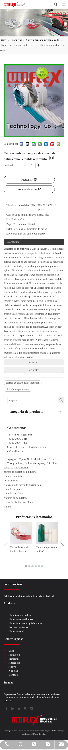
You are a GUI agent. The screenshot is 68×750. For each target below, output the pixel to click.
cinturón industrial (13, 476)
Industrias (14, 658)
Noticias (13, 670)
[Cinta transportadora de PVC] (47, 533)
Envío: (9, 233)
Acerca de (14, 662)
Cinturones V (16, 631)
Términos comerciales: (18, 205)
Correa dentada (11, 480)
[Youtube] (25, 708)
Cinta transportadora (20, 615)
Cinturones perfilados (21, 619)
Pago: (9, 224)
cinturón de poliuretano (18, 389)
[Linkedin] (13, 708)
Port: (8, 219)
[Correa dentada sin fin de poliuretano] (21, 533)
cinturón (8, 506)
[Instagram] (31, 708)
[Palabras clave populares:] (61, 400)
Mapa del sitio (39, 734)
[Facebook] (6, 708)
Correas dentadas (18, 627)
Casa (11, 650)
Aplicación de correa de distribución (22, 485)
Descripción (13, 242)
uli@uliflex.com (15, 451)
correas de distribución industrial (23, 382)
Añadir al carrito (27, 189)
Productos (14, 654)
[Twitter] (19, 708)
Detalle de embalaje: (16, 229)
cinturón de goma (13, 489)
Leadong (29, 734)
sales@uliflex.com (36, 447)
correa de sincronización (16, 467)
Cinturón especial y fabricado (25, 623)
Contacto (14, 674)
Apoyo (12, 666)
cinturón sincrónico (13, 493)
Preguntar (26, 179)
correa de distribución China (18, 502)
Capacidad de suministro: (19, 214)
